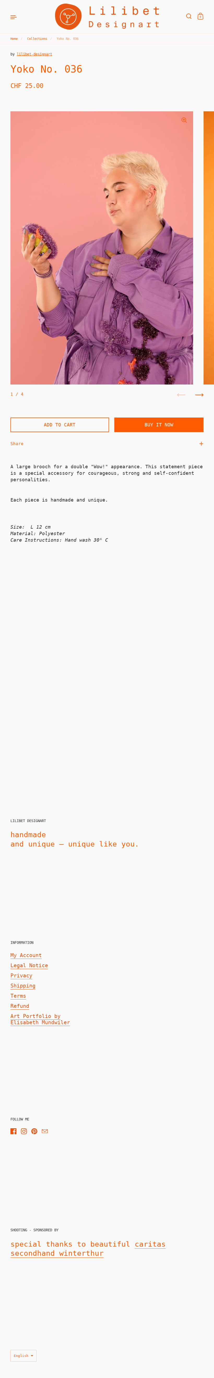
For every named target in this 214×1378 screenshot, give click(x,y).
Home (14, 39)
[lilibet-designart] (107, 17)
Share (16, 443)
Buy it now (159, 424)
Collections (37, 39)
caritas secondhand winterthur (88, 1249)
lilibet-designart (34, 54)
